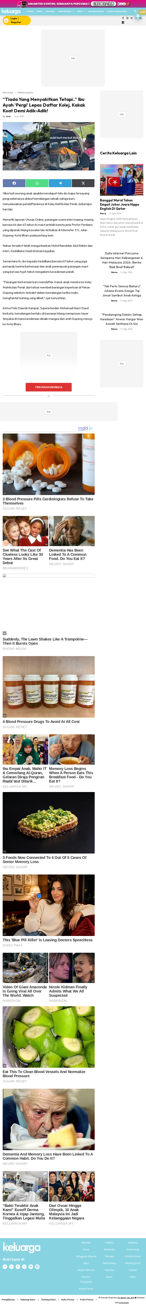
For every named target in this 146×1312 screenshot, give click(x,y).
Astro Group (124, 1303)
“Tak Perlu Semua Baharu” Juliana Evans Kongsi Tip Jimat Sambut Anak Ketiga (121, 290)
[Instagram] (127, 18)
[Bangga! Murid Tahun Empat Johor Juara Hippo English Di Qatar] (121, 180)
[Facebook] (123, 18)
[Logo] (11, 11)
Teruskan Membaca (48, 387)
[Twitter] (131, 18)
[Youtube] (31, 1266)
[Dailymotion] (123, 23)
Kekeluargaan (25, 92)
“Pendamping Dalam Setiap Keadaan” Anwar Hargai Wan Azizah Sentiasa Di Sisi (121, 319)
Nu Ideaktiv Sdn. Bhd (126, 1298)
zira (8, 116)
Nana (103, 213)
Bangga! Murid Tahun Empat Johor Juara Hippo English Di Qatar (119, 204)
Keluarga (8, 92)
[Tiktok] (24, 1266)
